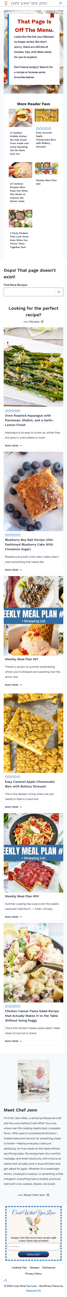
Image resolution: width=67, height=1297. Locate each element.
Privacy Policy (33, 1273)
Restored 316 (33, 1290)
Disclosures (48, 1267)
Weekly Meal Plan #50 (22, 896)
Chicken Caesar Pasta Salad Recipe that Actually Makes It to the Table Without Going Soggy (32, 1015)
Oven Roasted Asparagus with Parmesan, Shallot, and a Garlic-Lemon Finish (29, 420)
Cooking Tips (19, 1267)
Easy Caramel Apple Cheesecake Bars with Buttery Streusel (46, 139)
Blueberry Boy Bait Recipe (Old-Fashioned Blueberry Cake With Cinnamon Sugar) (29, 544)
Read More (13, 445)
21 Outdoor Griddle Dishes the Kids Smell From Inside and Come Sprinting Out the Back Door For (19, 143)
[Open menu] (60, 3)
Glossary (34, 1267)
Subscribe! (33, 1254)
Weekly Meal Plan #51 (21, 659)
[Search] (58, 291)
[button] (37, 128)
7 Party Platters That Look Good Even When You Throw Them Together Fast (19, 240)
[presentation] (20, 118)
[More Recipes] (33, 321)
